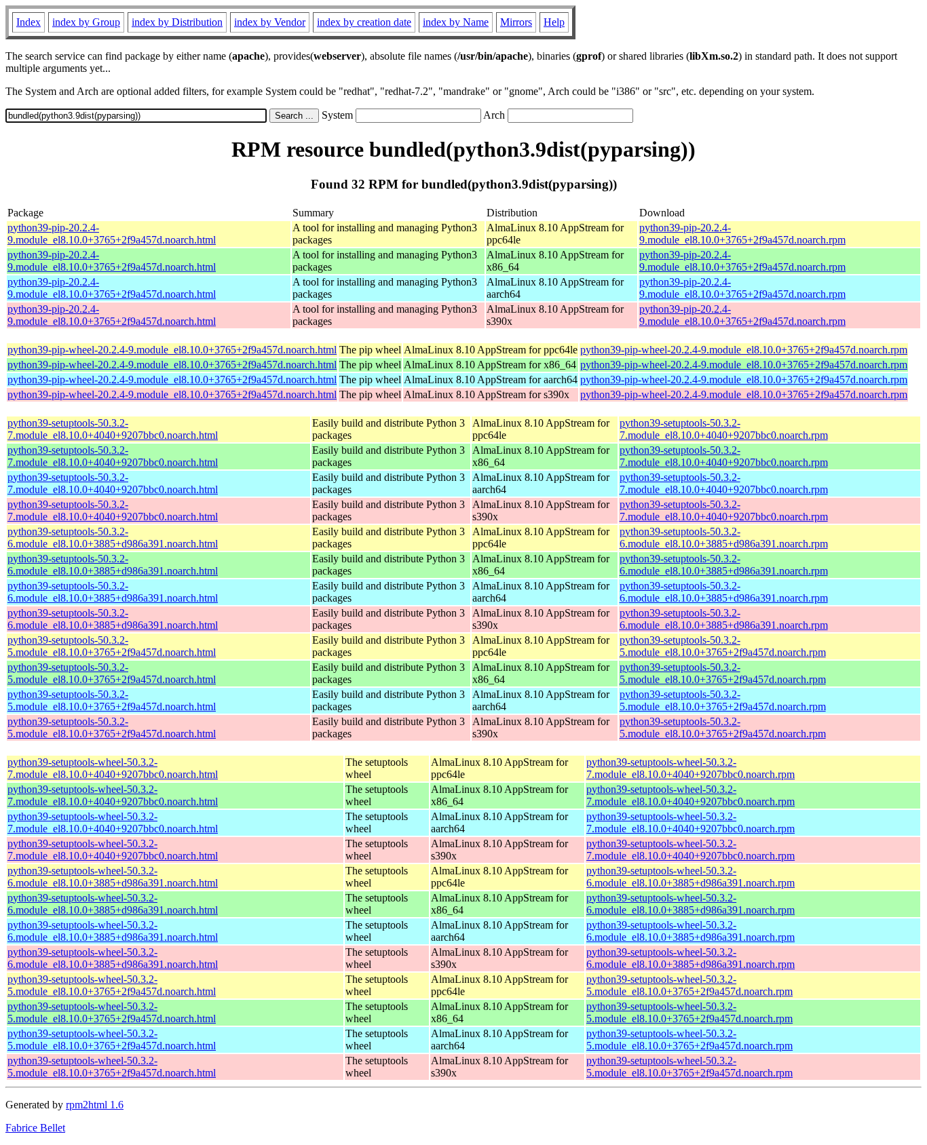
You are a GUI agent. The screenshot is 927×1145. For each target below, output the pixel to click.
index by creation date (364, 22)
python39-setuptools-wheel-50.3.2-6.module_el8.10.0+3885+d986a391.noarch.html (112, 877)
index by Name (456, 22)
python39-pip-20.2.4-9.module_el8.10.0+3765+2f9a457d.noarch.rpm (742, 234)
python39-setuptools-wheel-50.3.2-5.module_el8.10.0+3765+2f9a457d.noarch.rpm (689, 985)
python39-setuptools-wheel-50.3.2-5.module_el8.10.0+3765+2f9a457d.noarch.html (111, 985)
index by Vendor (269, 22)
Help (554, 22)
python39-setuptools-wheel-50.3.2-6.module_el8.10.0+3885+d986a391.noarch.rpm (690, 877)
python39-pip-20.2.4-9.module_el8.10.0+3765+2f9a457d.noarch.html (111, 234)
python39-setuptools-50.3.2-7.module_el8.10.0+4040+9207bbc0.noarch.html (112, 429)
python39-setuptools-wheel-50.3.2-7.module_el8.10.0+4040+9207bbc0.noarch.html (112, 768)
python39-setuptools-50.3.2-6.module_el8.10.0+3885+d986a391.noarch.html (112, 537)
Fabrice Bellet (35, 1127)
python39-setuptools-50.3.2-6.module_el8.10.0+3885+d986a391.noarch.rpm (724, 537)
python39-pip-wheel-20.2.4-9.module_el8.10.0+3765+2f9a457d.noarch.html (172, 349)
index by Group (86, 22)
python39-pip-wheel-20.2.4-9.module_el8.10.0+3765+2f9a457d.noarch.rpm (743, 349)
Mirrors (516, 22)
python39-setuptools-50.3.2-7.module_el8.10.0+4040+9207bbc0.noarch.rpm (724, 429)
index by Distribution (177, 22)
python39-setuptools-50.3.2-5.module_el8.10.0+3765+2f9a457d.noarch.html (111, 646)
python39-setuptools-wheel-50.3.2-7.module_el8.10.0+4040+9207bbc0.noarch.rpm (690, 768)
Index (28, 22)
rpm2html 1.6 (95, 1104)
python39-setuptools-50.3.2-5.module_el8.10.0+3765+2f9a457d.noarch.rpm (723, 646)
